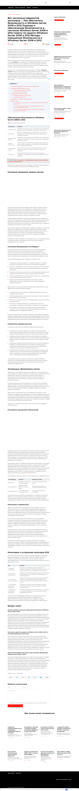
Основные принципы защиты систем (20, 88)
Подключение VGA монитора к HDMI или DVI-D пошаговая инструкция (62, 58)
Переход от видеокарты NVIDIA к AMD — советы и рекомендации (31, 753)
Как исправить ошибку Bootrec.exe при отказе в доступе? (64, 753)
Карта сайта (11, 773)
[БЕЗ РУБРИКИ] (62, 54)
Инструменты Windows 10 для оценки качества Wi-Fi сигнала (47, 728)
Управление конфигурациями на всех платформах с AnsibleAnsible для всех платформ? (62, 34)
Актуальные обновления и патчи (19, 93)
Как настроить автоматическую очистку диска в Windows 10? (12, 753)
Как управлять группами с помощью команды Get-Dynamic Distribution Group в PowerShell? (31, 729)
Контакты (18, 773)
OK (66, 789)
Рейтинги (35, 7)
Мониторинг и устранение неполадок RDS (21, 99)
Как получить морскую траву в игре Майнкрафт (62, 109)
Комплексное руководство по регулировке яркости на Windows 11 (62, 132)
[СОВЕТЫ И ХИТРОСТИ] (62, 29)
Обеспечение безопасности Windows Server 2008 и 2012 (25, 86)
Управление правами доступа (20, 91)
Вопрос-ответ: (14, 101)
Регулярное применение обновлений (22, 95)
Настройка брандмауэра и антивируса (22, 90)
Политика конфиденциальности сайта (63, 779)
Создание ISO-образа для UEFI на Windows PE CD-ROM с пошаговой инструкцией (64, 729)
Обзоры (29, 7)
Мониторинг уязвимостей (19, 97)
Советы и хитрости (20, 7)
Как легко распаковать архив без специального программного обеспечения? (47, 753)
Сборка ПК (10, 7)
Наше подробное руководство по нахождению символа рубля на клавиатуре (62, 87)
